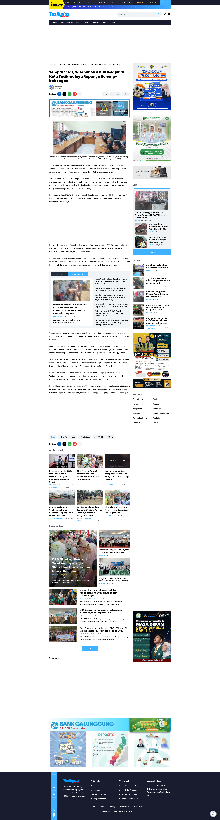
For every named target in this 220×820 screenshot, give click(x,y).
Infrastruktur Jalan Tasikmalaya (154, 327)
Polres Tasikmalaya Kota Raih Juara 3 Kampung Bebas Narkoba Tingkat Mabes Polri (111, 281)
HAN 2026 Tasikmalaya (87, 598)
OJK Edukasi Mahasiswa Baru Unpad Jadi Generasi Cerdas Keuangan (111, 289)
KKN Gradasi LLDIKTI (87, 634)
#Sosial (110, 437)
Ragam (113, 22)
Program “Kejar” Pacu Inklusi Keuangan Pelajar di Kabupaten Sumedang (113, 579)
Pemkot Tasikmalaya (140, 418)
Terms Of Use (124, 807)
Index (89, 648)
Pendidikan (70, 22)
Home (54, 22)
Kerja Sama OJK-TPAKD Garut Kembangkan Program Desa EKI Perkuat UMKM (109, 313)
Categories (95, 790)
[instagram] (54, 788)
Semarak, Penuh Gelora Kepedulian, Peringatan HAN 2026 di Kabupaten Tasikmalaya (99, 593)
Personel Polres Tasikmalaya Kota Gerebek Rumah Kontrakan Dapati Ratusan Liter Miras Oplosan (70, 309)
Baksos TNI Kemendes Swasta (84, 519)
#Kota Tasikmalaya (67, 437)
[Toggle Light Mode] (164, 14)
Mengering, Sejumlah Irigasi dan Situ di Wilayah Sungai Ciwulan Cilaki (74, 2)
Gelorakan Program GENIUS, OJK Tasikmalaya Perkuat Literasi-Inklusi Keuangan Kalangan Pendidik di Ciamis (114, 551)
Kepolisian (157, 409)
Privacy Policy (135, 7)
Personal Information (128, 794)
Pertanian (136, 423)
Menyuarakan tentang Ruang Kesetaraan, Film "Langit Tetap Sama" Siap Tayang (116, 475)
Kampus (156, 404)
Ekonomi (80, 482)
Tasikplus (117, 811)
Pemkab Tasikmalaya (161, 413)
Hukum (85, 22)
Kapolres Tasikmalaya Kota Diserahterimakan (157, 266)
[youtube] (54, 805)
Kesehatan (95, 22)
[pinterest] (54, 794)
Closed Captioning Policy (129, 786)
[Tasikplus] (64, 14)
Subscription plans (99, 794)
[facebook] (59, 94)
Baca (150, 252)
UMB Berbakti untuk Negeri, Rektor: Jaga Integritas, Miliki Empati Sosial (101, 611)
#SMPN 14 (98, 437)
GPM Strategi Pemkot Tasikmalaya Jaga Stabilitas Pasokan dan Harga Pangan (88, 475)
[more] (80, 94)
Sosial (61, 22)
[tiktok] (54, 799)
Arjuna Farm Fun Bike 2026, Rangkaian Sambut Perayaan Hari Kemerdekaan (158, 281)
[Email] (75, 94)
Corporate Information (128, 799)
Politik (78, 22)
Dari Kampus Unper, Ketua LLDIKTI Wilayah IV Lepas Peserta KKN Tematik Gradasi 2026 (103, 629)
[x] (64, 94)
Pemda (103, 22)
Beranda (52, 64)
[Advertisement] (110, 42)
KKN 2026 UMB (84, 615)
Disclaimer (123, 7)
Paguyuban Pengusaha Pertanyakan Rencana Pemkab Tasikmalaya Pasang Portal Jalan (111, 322)
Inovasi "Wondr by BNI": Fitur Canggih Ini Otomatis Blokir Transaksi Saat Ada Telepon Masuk (158, 240)
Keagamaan (137, 409)
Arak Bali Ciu (78, 274)
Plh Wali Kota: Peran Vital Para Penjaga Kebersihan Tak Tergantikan (116, 510)
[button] (114, 103)
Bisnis (137, 220)
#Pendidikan (84, 437)
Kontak (114, 7)
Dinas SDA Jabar (111, 2)
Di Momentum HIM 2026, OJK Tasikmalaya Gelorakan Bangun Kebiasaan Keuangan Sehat (60, 476)
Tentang (106, 7)
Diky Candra (108, 515)
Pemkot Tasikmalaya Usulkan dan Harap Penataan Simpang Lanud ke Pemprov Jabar (61, 511)
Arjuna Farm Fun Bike (154, 286)
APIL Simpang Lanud (56, 518)
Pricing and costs (98, 799)
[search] (159, 14)
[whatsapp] (70, 94)
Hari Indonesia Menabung (54, 486)
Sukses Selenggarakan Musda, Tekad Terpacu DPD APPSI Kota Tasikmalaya (111, 305)
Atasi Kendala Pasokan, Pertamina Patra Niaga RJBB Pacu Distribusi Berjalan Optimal (158, 226)
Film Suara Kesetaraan (108, 483)
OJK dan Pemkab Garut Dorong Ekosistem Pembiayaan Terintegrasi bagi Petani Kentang (111, 297)
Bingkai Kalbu (138, 399)
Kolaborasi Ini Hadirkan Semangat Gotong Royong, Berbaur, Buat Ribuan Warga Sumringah (90, 511)
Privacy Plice (137, 807)
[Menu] (169, 14)
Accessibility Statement (128, 790)
